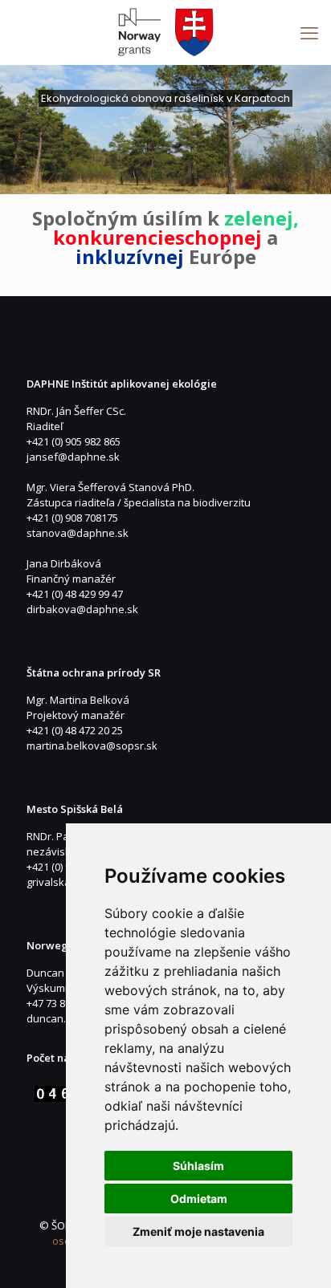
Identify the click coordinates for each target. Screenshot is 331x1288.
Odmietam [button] (198, 1198)
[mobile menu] (309, 32)
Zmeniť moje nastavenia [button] (198, 1231)
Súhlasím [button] (198, 1165)
